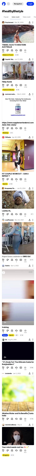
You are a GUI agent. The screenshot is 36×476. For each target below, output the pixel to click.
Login (30, 4)
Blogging (6, 455)
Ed (6, 339)
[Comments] (12, 50)
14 (21, 335)
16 (11, 184)
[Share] (29, 22)
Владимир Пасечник (10, 188)
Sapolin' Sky (9, 59)
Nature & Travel (8, 55)
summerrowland (10, 94)
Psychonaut (9, 22)
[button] (3, 50)
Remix (5, 335)
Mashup (5, 133)
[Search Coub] (8, 4)
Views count (26, 17)
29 (16, 55)
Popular (6, 17)
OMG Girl (26, 256)
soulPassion (9, 220)
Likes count (15, 17)
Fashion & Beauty (8, 89)
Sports (5, 184)
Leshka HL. (6, 211)
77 (31, 260)
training (5, 327)
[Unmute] (5, 40)
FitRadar (8, 137)
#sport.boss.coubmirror (12, 256)
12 (12, 455)
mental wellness (10, 424)
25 (17, 90)
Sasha (7, 265)
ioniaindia (8, 373)
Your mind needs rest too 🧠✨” (15, 447)
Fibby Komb (7, 82)
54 (31, 367)
